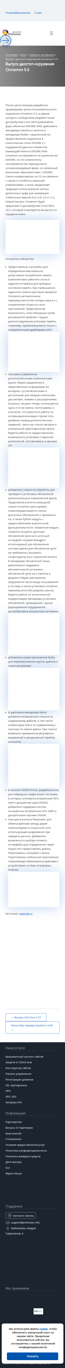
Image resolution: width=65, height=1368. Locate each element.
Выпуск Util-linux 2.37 (27, 1017)
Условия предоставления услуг (25, 1144)
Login (39, 12)
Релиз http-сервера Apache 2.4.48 (32, 1025)
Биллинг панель (23, 1215)
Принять (33, 1356)
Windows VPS (14, 1102)
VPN (8, 1091)
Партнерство (14, 1122)
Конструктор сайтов (18, 1068)
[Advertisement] (32, 954)
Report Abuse (14, 1173)
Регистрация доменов (19, 1079)
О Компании (13, 1139)
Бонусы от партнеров (19, 1127)
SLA (8, 1167)
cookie (43, 1328)
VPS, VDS (11, 1096)
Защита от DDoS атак (19, 1062)
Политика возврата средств (23, 1156)
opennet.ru (25, 913)
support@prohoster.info (19, 12)
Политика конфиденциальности (26, 1150)
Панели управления (18, 1073)
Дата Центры (14, 1162)
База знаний (13, 1133)
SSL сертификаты (16, 1085)
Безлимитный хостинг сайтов (24, 1056)
